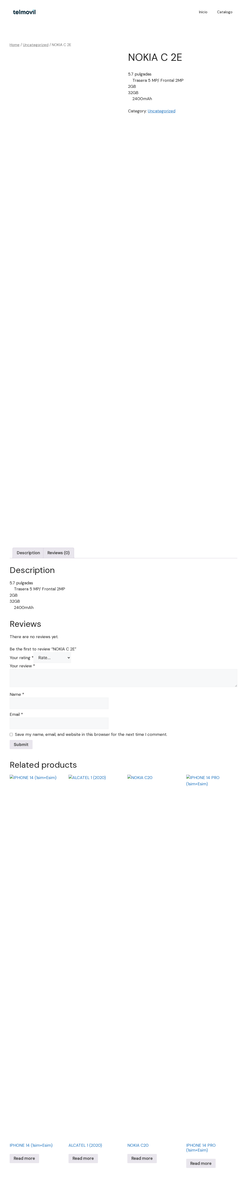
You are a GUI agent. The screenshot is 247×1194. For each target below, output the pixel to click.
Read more (24, 1158)
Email (16, 714)
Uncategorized (35, 44)
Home (15, 44)
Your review (22, 666)
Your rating (22, 657)
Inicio (203, 12)
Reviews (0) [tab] (59, 552)
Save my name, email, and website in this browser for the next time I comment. (91, 734)
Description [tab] (28, 552)
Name (17, 694)
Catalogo (225, 12)
